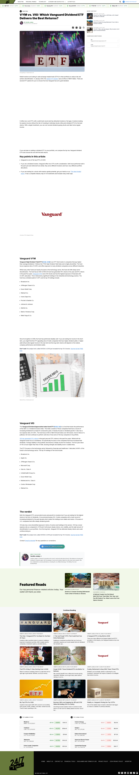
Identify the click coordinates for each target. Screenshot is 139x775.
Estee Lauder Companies (31, 745)
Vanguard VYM (37, 274)
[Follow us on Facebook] (119, 773)
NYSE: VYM (46, 262)
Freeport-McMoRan (29, 733)
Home (43, 761)
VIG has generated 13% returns (29, 438)
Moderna (26, 722)
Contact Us (59, 761)
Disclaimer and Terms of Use (87, 761)
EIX (75, 735)
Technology (42, 1)
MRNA (25, 723)
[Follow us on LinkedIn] (125, 773)
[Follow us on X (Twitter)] (122, 773)
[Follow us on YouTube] (128, 773)
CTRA (76, 723)
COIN (25, 729)
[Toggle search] (120, 1)
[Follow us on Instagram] (131, 773)
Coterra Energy (79, 722)
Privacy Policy (103, 761)
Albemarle (27, 739)
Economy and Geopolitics (56, 1)
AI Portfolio (71, 1)
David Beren (68, 589)
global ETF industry (52, 79)
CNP (76, 747)
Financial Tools (69, 761)
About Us (50, 761)
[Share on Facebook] (73, 28)
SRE (76, 729)
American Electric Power (82, 739)
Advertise (128, 761)
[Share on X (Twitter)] (76, 28)
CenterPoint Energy (80, 745)
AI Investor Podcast (131, 1)
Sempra (77, 728)
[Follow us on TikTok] (134, 773)
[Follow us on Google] (84, 28)
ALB (25, 741)
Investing (21, 1)
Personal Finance (31, 1)
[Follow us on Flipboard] (80, 28)
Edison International (80, 733)
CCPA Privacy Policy (116, 761)
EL (24, 747)
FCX (25, 735)
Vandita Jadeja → (36, 556)
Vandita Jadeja (29, 22)
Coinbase (26, 728)
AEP (76, 741)
